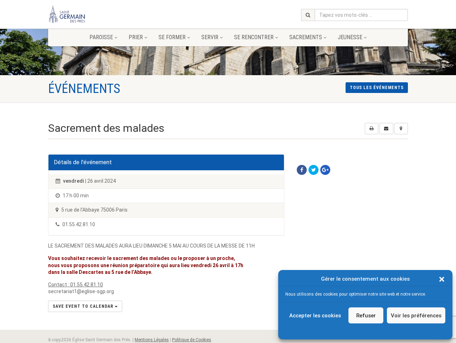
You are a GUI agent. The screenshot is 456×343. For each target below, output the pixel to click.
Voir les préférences (416, 315)
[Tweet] (313, 170)
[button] (441, 279)
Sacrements (305, 37)
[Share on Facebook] (302, 170)
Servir (209, 37)
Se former (172, 37)
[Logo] (104, 14)
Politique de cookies (362, 330)
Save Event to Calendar (84, 306)
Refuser (366, 315)
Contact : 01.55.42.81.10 (75, 284)
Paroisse (101, 37)
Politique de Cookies (191, 339)
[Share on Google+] (325, 170)
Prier (136, 37)
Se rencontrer (254, 37)
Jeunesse (350, 37)
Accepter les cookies (315, 315)
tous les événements (377, 87)
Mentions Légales (152, 339)
